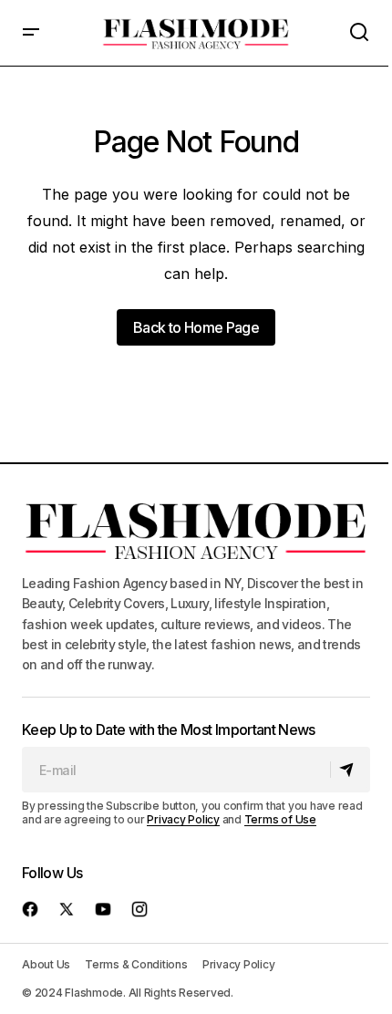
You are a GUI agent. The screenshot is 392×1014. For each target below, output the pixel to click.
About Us (46, 964)
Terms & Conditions (136, 964)
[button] (31, 33)
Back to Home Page (196, 327)
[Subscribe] (349, 769)
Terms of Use (280, 819)
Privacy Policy (183, 819)
